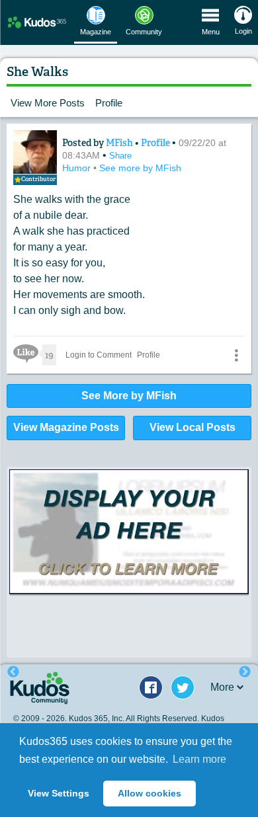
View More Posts (48, 102)
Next (244, 672)
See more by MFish (140, 168)
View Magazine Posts (66, 427)
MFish (120, 143)
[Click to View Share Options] (236, 355)
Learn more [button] (199, 759)
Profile (108, 102)
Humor (77, 168)
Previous (13, 672)
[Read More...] (129, 531)
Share (120, 156)
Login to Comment (98, 355)
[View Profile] (35, 152)
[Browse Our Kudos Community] (37, 22)
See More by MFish (129, 395)
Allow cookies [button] (149, 793)
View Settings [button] (58, 793)
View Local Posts (193, 427)
